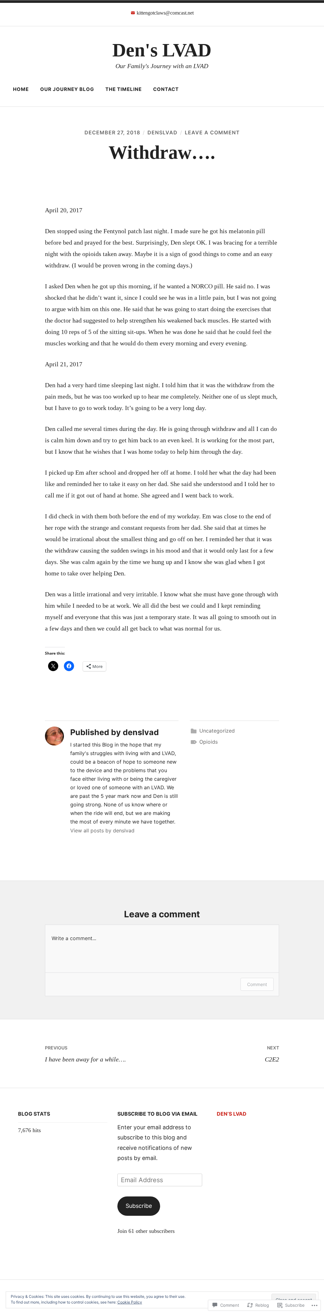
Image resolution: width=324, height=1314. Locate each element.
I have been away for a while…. (85, 1054)
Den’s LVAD (231, 1114)
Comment (257, 984)
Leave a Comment (212, 132)
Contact (166, 89)
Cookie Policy (129, 1302)
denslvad (162, 132)
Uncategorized (217, 731)
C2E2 (272, 1054)
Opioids (208, 742)
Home (21, 89)
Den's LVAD (161, 50)
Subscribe (139, 1205)
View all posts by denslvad (102, 830)
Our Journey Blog (67, 89)
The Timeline (123, 89)
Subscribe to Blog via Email (157, 1114)
